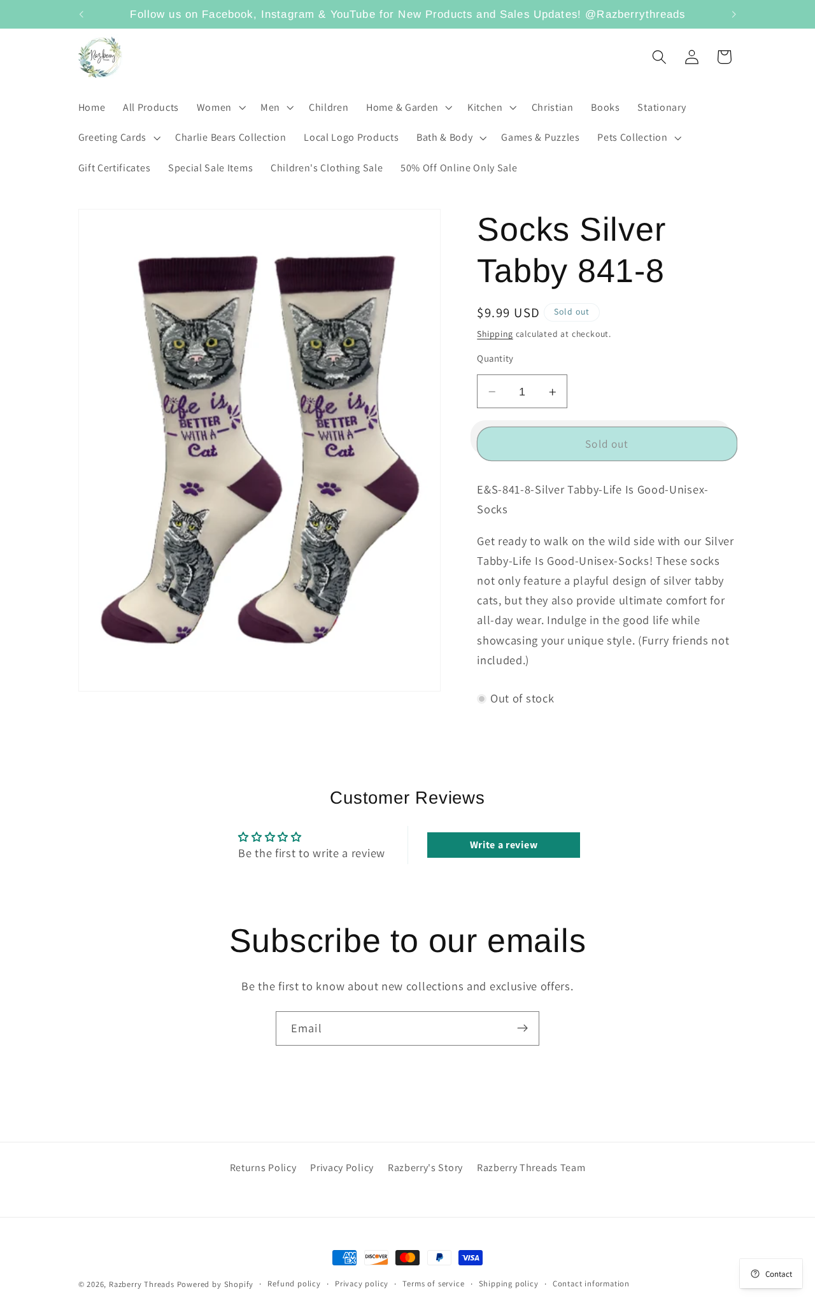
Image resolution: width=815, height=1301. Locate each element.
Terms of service (433, 1283)
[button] (220, 107)
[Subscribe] (522, 1028)
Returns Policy (263, 1167)
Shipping (495, 334)
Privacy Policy (342, 1167)
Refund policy (293, 1283)
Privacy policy (361, 1283)
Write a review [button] (504, 844)
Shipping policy (509, 1283)
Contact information (591, 1283)
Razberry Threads (141, 1284)
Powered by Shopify (215, 1284)
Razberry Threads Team (531, 1167)
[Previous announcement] (81, 14)
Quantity (495, 359)
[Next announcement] (734, 14)
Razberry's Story (425, 1167)
